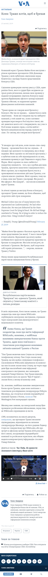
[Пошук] (41, 574)
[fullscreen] (44, 478)
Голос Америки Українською (17, 462)
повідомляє (6, 420)
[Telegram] (31, 574)
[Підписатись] (40, 561)
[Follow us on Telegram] (24, 561)
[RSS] (29, 561)
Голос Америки (7, 19)
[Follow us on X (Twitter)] (8, 561)
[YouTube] (20, 574)
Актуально (6, 10)
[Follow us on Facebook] (3, 561)
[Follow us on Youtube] (14, 561)
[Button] (41, 28)
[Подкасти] (34, 561)
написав (29, 397)
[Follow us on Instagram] (19, 561)
